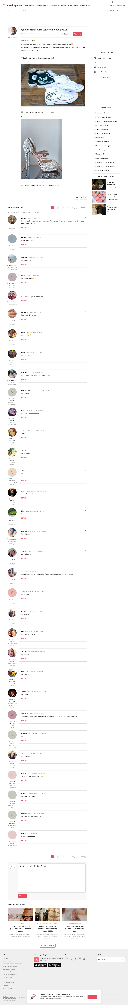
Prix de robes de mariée (104, 117)
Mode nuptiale (101, 67)
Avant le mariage (102, 72)
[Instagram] (80, 959)
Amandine (24, 257)
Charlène (24, 451)
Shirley (23, 651)
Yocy (23, 571)
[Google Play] (54, 967)
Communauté (85, 6)
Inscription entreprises (9, 980)
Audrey (23, 491)
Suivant (82, 208)
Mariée (63, 6)
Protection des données (10, 966)
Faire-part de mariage (102, 125)
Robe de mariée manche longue (107, 121)
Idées (76, 6)
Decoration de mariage (102, 133)
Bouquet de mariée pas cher (106, 166)
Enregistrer (67, 34)
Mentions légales (8, 961)
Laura (23, 332)
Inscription (121, 6)
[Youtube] (84, 959)
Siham (23, 312)
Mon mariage (29, 6)
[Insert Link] (31, 866)
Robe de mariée (100, 113)
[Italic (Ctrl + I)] (23, 866)
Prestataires (55, 6)
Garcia (23, 793)
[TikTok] (88, 959)
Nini (22, 672)
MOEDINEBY (25, 391)
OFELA (23, 833)
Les (22, 631)
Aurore (23, 33)
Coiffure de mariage (101, 129)
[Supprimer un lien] (27, 866)
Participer (92, 997)
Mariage (10, 11)
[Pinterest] (75, 959)
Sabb (23, 753)
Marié (70, 6)
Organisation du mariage (105, 58)
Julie (23, 431)
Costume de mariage (102, 142)
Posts (38, 11)
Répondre (77, 34)
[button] (77, 198)
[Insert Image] (38, 866)
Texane (23, 551)
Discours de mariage (102, 170)
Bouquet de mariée (101, 158)
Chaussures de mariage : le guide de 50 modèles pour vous (20, 928)
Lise (22, 411)
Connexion (112, 6)
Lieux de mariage (42, 6)
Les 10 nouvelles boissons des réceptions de (112, 197)
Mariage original (100, 154)
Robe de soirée (100, 138)
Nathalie (24, 733)
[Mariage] (12, 5)
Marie (23, 352)
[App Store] (40, 967)
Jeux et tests (30, 11)
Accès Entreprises (119, 2)
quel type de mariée (50, 44)
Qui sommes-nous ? (9, 982)
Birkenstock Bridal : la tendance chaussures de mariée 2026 (47, 928)
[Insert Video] (41, 866)
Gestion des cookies (9, 969)
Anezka (23, 692)
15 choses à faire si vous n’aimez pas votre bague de (74, 928)
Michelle (24, 531)
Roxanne (24, 218)
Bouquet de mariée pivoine (105, 162)
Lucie (23, 611)
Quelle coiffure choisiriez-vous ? (48, 185)
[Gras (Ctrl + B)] (20, 866)
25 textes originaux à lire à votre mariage (113, 185)
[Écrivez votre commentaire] (52, 879)
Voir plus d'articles (47, 945)
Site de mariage (7, 988)
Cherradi (24, 814)
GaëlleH (24, 372)
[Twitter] (71, 959)
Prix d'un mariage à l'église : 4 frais (113, 209)
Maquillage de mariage (102, 146)
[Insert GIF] (45, 866)
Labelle (23, 237)
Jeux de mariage (100, 150)
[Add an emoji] (34, 866)
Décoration (100, 63)
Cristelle (24, 294)
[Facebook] (67, 959)
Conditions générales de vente (12, 964)
